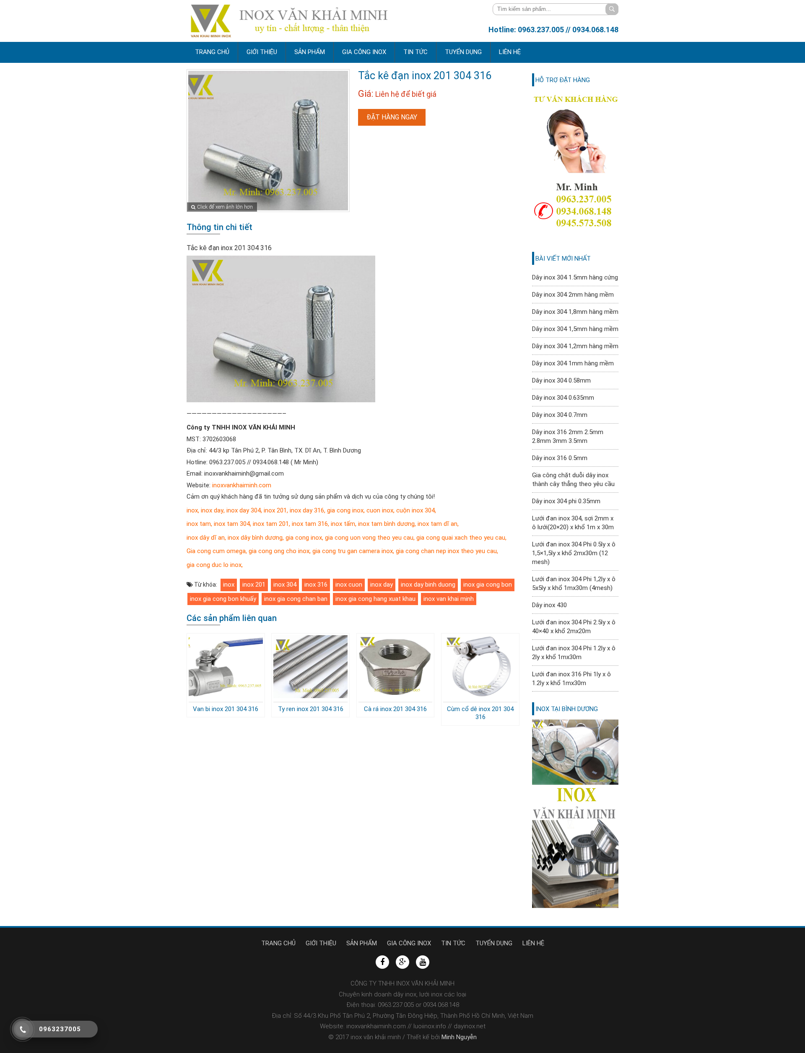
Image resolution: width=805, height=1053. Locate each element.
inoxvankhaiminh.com (241, 485)
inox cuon (348, 584)
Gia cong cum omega (216, 551)
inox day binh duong (428, 584)
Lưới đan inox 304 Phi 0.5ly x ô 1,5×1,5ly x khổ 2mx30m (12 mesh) (573, 553)
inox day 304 (243, 510)
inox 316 (315, 584)
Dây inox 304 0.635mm (563, 397)
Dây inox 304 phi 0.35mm (566, 501)
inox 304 (284, 584)
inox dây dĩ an (206, 537)
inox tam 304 (231, 524)
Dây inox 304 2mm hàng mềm (573, 294)
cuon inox (379, 510)
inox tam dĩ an (436, 524)
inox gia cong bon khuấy (223, 599)
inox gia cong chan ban (295, 599)
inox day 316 (307, 510)
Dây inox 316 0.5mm (559, 458)
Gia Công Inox (364, 52)
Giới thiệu (262, 52)
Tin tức (415, 52)
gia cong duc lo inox (214, 565)
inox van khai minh (448, 599)
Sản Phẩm (309, 52)
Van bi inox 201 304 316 (225, 709)
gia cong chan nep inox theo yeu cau (446, 551)
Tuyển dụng (463, 52)
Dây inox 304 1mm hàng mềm (573, 363)
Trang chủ (212, 52)
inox (192, 510)
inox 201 (275, 510)
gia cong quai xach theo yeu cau (460, 537)
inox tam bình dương (386, 524)
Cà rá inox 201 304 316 (395, 709)
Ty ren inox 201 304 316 (310, 709)
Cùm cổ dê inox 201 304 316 (480, 713)
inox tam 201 (271, 524)
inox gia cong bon (487, 584)
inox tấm (342, 524)
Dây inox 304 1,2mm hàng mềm (575, 346)
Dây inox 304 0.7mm (559, 415)
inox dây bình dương (255, 537)
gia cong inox (345, 510)
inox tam (199, 524)
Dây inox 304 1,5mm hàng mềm (575, 329)
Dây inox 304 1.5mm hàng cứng (575, 277)
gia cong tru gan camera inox (352, 551)
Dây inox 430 (549, 605)
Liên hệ (510, 52)
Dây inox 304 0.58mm (561, 380)
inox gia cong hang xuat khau (375, 599)
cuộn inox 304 (415, 510)
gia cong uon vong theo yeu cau (368, 537)
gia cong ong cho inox (279, 551)
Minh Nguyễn (458, 1037)
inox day (212, 510)
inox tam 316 (309, 524)
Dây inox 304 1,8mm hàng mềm (575, 312)
